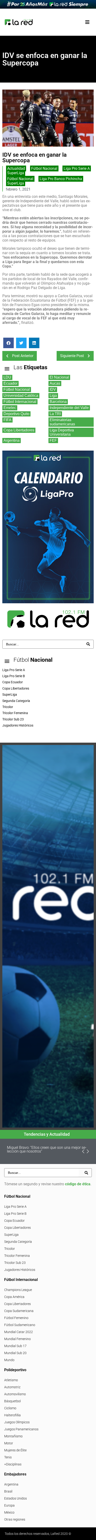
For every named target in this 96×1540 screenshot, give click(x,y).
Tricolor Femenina (17, 1256)
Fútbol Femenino (16, 1318)
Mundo (9, 1360)
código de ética (77, 1184)
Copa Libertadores (17, 1227)
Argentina (11, 1484)
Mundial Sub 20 (15, 1353)
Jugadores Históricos (19, 1270)
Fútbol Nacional (44, 168)
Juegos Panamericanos (21, 1429)
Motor (8, 1443)
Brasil (8, 1491)
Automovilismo (15, 1394)
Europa (9, 1505)
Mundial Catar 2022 (18, 1332)
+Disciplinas (12, 1464)
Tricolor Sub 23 (15, 1263)
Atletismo (11, 1380)
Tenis (8, 1457)
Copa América (14, 1297)
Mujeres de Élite (15, 1450)
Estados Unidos (15, 1498)
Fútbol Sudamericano (19, 1325)
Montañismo (13, 1436)
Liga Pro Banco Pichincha (61, 179)
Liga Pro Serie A (77, 168)
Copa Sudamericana (19, 1311)
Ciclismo (10, 1408)
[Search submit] (88, 644)
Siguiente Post (72, 356)
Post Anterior (22, 356)
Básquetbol (12, 1401)
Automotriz (12, 1387)
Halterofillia (12, 1415)
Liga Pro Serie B (15, 1213)
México (9, 1512)
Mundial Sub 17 (15, 1346)
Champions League (18, 1290)
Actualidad (16, 168)
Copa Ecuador (14, 1220)
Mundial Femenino (17, 1339)
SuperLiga (15, 173)
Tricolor (9, 1249)
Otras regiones (14, 1519)
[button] (87, 22)
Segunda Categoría (18, 1242)
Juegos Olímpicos (17, 1422)
